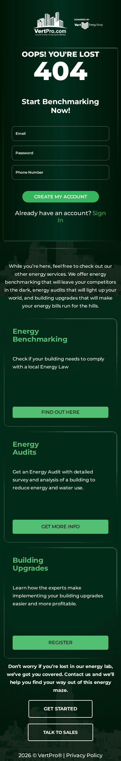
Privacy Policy (83, 755)
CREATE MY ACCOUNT (60, 197)
